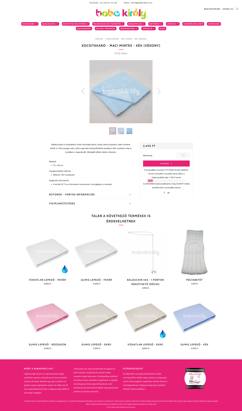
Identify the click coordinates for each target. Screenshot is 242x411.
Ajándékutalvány (193, 24)
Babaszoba (28, 24)
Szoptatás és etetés (74, 24)
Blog (162, 28)
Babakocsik (49, 24)
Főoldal (99, 39)
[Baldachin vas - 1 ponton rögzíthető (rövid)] (145, 252)
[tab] (112, 131)
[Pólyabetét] (194, 252)
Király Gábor (121, 53)
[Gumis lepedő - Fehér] (96, 252)
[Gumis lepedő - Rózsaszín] (47, 317)
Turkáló (147, 28)
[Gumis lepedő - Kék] (194, 317)
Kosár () (228, 9)
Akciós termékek (105, 28)
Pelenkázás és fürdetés (107, 24)
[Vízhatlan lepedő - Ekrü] (145, 317)
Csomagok (214, 24)
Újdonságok (84, 28)
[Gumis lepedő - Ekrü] (96, 317)
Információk (127, 28)
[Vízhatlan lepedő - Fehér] (47, 252)
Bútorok (154, 24)
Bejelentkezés (212, 9)
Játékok (171, 24)
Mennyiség (147, 155)
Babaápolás (135, 24)
